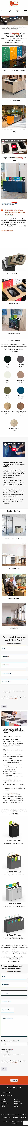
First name (5, 656)
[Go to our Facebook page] (7, 1088)
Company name (6, 673)
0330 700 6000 (6, 1092)
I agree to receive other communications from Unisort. (13, 691)
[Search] (2, 11)
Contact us (14, 1080)
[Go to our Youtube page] (14, 1088)
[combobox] (2, 11)
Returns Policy (15, 1114)
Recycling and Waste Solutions (19, 27)
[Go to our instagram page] (17, 1088)
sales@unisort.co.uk (7, 1095)
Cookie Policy (5, 1117)
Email (4, 648)
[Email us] (20, 1088)
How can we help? (7, 1018)
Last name (5, 665)
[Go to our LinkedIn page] (10, 1088)
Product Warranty (13, 1117)
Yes (3, 1052)
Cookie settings (22, 1117)
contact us (11, 793)
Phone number (6, 681)
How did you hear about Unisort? (10, 1041)
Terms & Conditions (6, 1114)
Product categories (5, 27)
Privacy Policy (14, 698)
